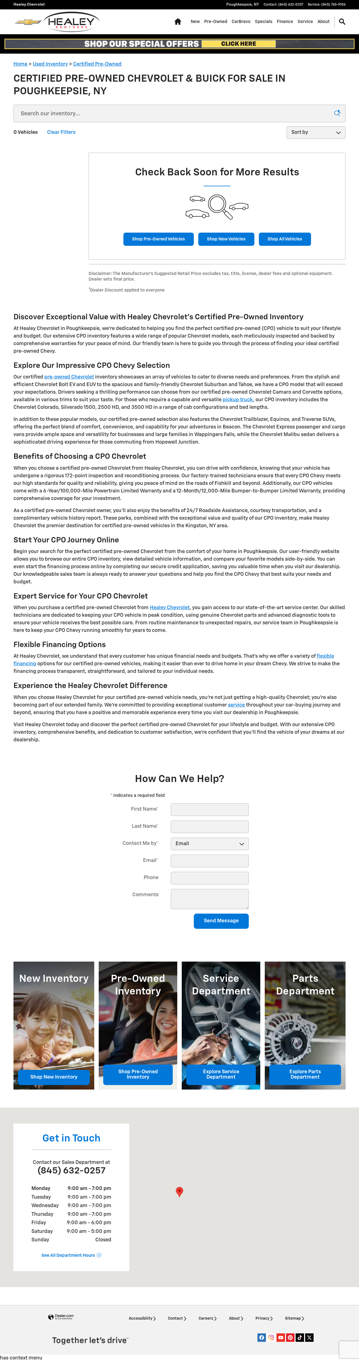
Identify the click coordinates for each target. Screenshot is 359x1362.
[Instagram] (271, 1337)
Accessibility (140, 1318)
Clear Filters (61, 132)
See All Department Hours (68, 1255)
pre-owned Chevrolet (69, 377)
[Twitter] (309, 1337)
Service (305, 22)
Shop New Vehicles (226, 239)
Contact (175, 1318)
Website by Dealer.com (60, 1317)
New (195, 22)
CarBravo (241, 22)
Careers (206, 1318)
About (323, 22)
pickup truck (238, 399)
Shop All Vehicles (285, 239)
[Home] (28, 22)
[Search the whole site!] (342, 22)
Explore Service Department (221, 1074)
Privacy (262, 1318)
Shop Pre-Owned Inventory (138, 1074)
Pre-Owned (215, 22)
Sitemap (293, 1318)
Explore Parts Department (305, 1074)
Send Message (221, 920)
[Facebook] (261, 1337)
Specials (263, 22)
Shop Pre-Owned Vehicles (158, 239)
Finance (285, 22)
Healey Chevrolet (170, 607)
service (236, 705)
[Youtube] (281, 1337)
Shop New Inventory (54, 1077)
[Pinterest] (290, 1337)
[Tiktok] (300, 1337)
